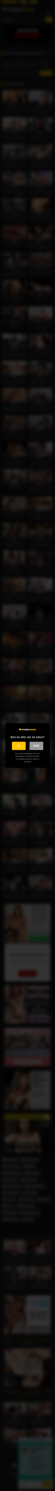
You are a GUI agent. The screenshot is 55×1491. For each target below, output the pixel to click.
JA (18, 746)
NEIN (36, 746)
